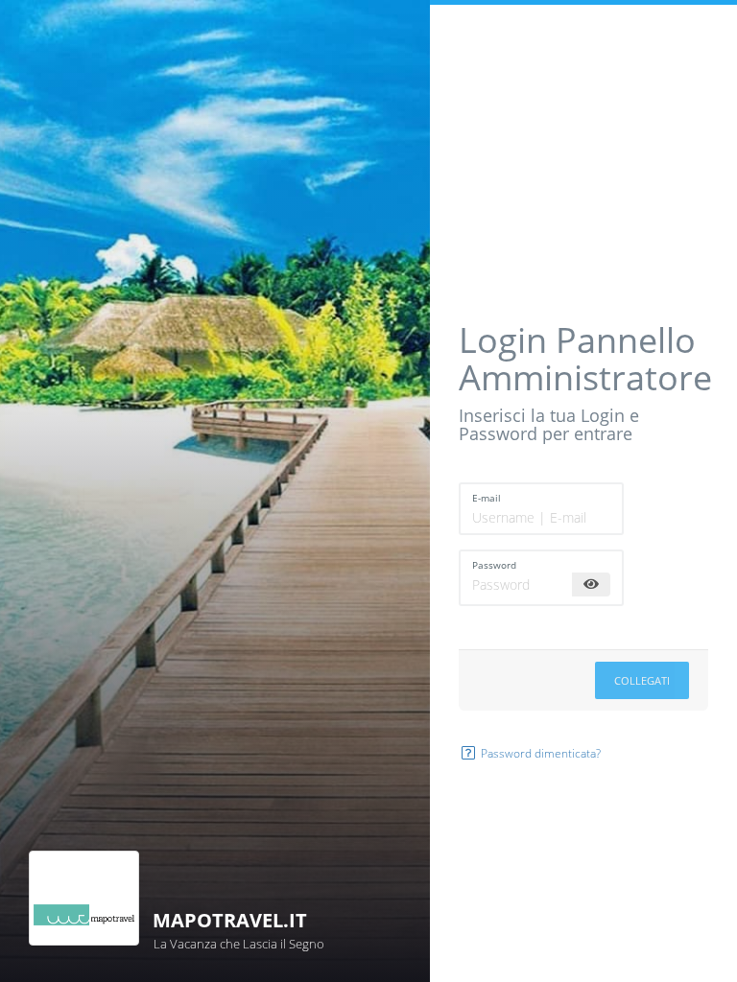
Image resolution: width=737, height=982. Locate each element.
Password (494, 565)
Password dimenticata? (539, 753)
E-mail (486, 497)
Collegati (642, 680)
